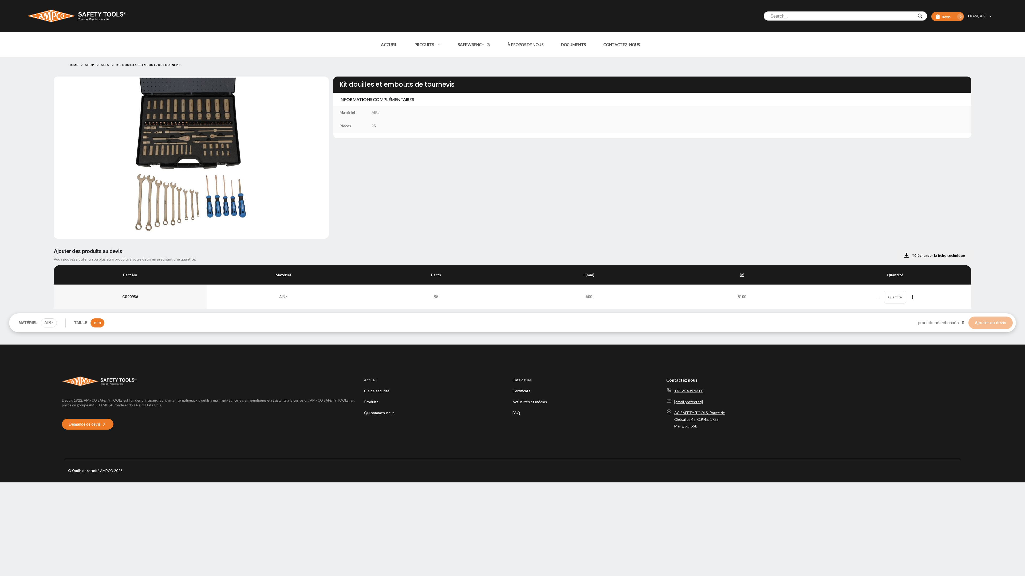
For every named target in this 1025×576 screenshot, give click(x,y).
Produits (424, 44)
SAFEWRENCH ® (474, 44)
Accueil (389, 44)
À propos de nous (525, 44)
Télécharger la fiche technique (938, 255)
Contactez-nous (621, 44)
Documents (573, 44)
